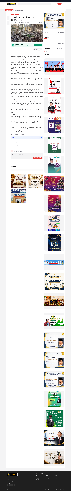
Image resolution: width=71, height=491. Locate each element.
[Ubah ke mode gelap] (63, 4)
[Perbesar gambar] (41, 26)
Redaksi (49, 489)
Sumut (11, 7)
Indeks (52, 489)
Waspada (18, 54)
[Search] (50, 4)
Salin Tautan (20, 145)
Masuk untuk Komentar (37, 157)
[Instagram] (12, 485)
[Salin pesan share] (8, 24)
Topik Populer (47, 48)
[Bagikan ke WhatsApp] (8, 17)
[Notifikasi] (56, 4)
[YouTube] (14, 485)
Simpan (17, 134)
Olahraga (41, 7)
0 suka (13, 134)
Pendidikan (37, 7)
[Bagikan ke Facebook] (8, 19)
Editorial (20, 7)
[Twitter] (10, 485)
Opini (23, 7)
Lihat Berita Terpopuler (60, 37)
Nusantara (27, 7)
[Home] (54, 4)
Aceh (14, 7)
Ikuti (40, 137)
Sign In (59, 3)
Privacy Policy (62, 489)
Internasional (32, 7)
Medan (8, 7)
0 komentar (22, 134)
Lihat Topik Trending (61, 32)
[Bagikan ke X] (8, 22)
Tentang (46, 489)
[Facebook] (7, 485)
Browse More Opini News (60, 43)
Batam (17, 7)
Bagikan (14, 145)
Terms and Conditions (57, 489)
